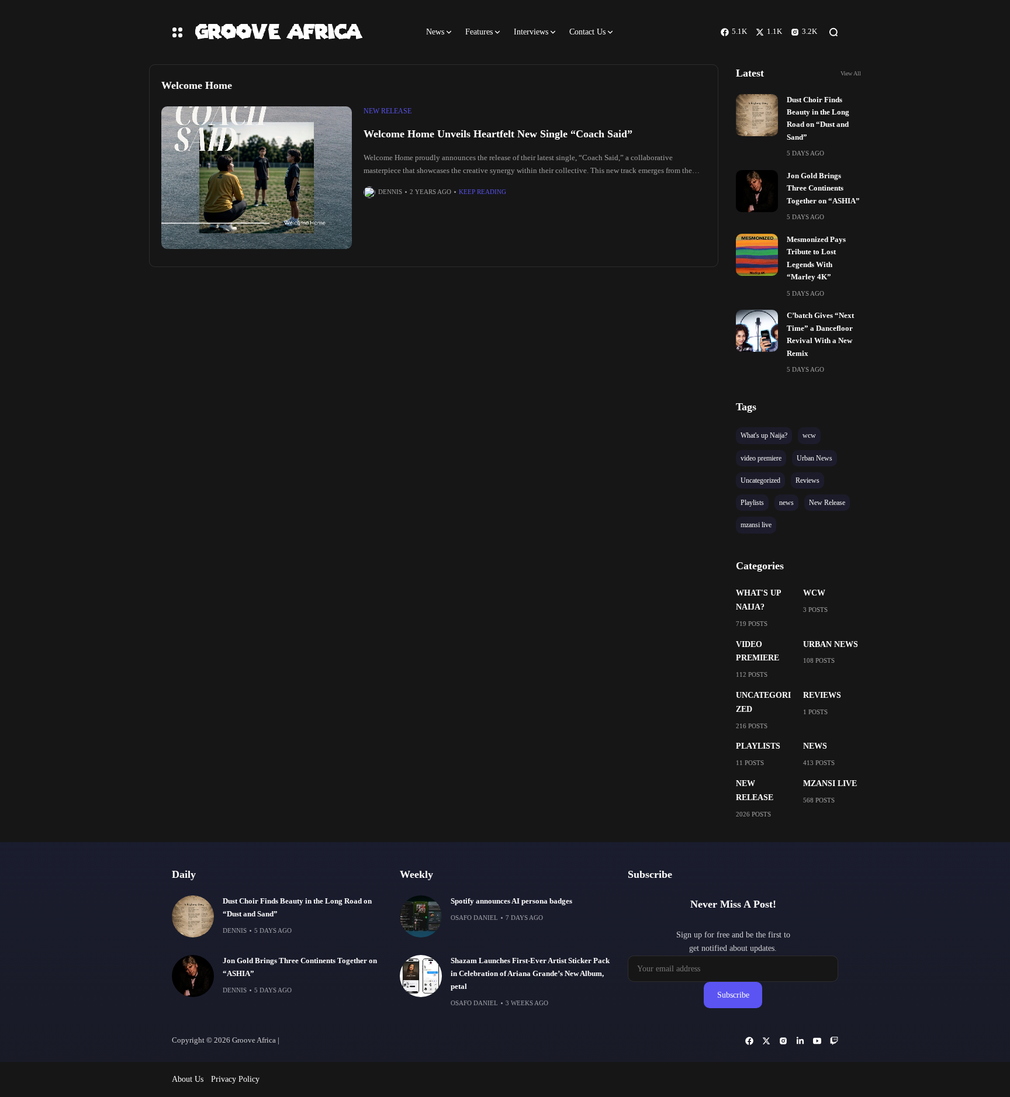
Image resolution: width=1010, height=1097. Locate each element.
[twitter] (766, 1041)
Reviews (822, 695)
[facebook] (749, 1041)
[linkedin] (800, 1041)
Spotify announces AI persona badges (511, 901)
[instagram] (783, 1041)
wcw (814, 593)
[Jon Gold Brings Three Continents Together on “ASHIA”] (757, 191)
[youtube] (817, 1041)
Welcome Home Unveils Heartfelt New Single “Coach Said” (498, 134)
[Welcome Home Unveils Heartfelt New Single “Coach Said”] (256, 178)
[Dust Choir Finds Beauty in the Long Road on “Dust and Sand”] (757, 115)
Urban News (830, 644)
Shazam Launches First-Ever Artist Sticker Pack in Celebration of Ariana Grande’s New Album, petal (530, 974)
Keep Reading (482, 191)
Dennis (390, 191)
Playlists (758, 746)
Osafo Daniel (474, 917)
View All (850, 73)
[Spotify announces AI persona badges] (421, 916)
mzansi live (830, 783)
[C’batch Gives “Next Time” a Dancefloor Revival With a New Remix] (757, 331)
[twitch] (834, 1041)
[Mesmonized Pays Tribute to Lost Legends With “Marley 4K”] (757, 255)
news (815, 746)
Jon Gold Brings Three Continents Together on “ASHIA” (823, 188)
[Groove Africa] (300, 32)
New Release (387, 111)
